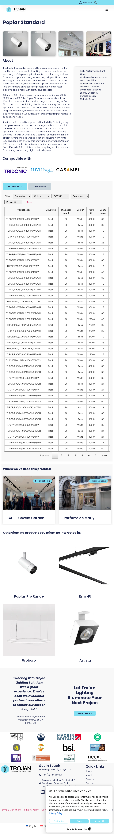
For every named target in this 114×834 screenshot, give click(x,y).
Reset (29, 202)
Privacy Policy (31, 809)
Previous (44, 455)
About (89, 775)
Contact (90, 783)
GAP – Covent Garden (25, 518)
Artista (85, 660)
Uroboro (29, 660)
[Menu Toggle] (106, 9)
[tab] (15, 186)
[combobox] (101, 3)
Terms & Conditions (11, 809)
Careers (90, 779)
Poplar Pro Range (29, 596)
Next (104, 455)
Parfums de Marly (79, 518)
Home (89, 771)
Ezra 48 (85, 596)
